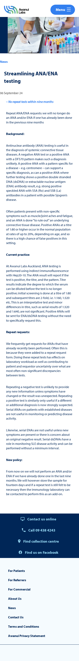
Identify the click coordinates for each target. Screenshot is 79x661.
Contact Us (15, 617)
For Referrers (17, 580)
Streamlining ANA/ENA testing (31, 77)
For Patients (16, 571)
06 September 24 (11, 93)
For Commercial (19, 589)
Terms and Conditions (23, 626)
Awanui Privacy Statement (26, 636)
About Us (14, 599)
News (4, 62)
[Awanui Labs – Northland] (16, 10)
